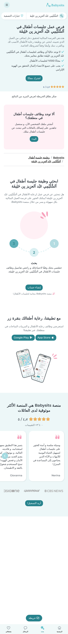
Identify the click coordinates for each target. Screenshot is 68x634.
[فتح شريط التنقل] (7, 5)
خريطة (32, 618)
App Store (44, 337)
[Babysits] (55, 5)
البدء (34, 138)
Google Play (22, 337)
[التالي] (5, 456)
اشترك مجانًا (34, 78)
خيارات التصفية (12, 15)
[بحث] (61, 15)
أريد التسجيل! (34, 503)
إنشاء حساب (34, 287)
